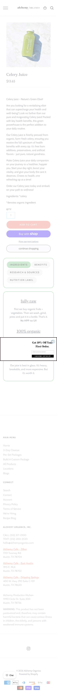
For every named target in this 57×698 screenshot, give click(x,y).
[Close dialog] (53, 341)
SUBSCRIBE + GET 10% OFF (43, 356)
